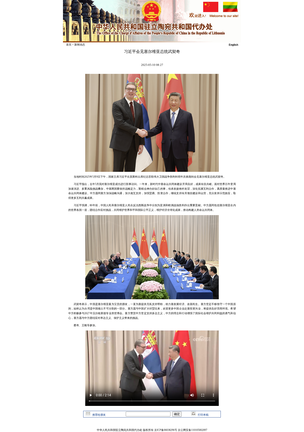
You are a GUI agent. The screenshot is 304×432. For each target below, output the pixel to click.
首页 (68, 44)
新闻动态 (79, 44)
